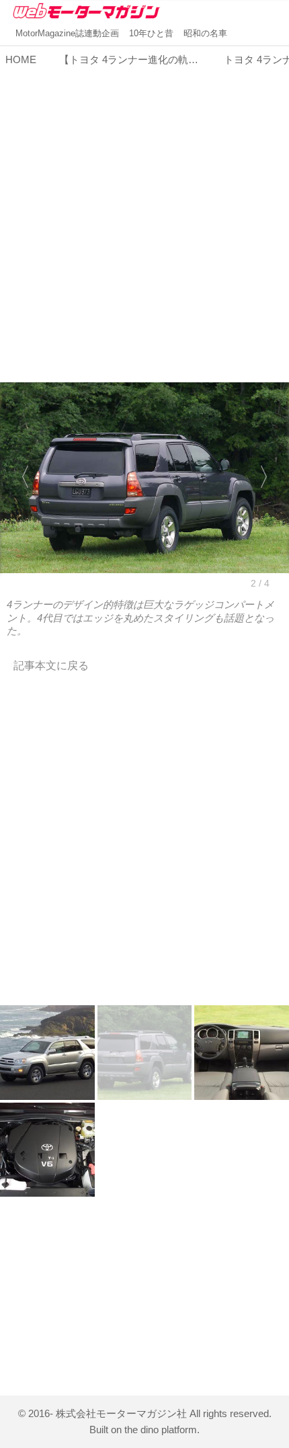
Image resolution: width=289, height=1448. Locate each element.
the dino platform (160, 1429)
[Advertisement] (144, 216)
